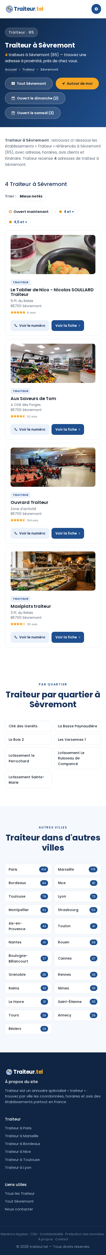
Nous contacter (19, 1209)
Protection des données (84, 1234)
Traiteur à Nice (18, 1151)
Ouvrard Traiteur (29, 502)
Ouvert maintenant (31, 211)
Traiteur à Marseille (21, 1135)
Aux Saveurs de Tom (33, 398)
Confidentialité (51, 1234)
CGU (33, 1234)
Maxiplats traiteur (31, 606)
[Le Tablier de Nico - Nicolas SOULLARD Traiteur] (53, 254)
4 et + (69, 211)
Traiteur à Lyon (18, 1167)
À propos (45, 1239)
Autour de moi (79, 83)
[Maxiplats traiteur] (53, 571)
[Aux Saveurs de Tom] (53, 363)
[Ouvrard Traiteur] (53, 467)
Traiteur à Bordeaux (22, 1143)
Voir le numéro (32, 325)
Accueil (11, 69)
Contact (61, 1239)
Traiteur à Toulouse (22, 1159)
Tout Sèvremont (31, 83)
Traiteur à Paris (18, 1128)
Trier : (11, 196)
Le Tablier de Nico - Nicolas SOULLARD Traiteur (52, 292)
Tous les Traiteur (20, 1193)
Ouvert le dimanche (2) (38, 98)
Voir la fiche (66, 325)
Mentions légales (14, 1234)
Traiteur (28, 9)
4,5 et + (20, 221)
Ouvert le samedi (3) (35, 112)
